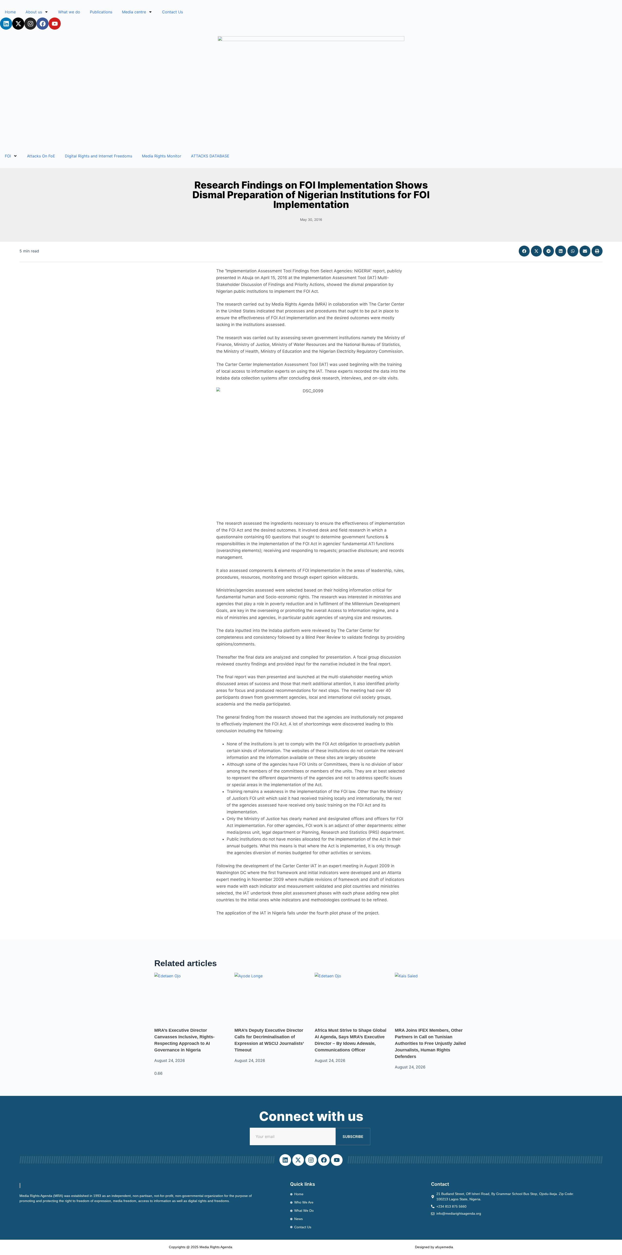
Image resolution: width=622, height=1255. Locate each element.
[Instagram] (30, 23)
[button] (524, 251)
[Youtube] (55, 23)
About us (34, 11)
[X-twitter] (18, 23)
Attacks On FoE (41, 156)
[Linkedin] (6, 23)
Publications (101, 11)
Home (10, 11)
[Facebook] (42, 23)
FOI (8, 156)
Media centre (134, 11)
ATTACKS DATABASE (210, 156)
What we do (69, 11)
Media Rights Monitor (161, 156)
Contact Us (172, 11)
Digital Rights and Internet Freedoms (98, 156)
